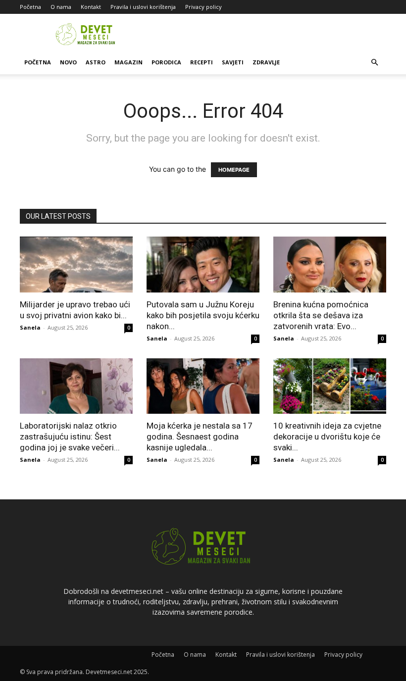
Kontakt (91, 6)
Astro (95, 62)
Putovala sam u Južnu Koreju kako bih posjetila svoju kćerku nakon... (203, 315)
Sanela (30, 327)
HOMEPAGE (234, 169)
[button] (374, 62)
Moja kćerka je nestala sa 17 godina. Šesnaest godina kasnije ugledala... (200, 436)
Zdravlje (266, 62)
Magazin (128, 62)
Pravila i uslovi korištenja (143, 6)
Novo (68, 62)
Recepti (201, 62)
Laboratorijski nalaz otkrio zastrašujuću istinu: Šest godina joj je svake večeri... (70, 436)
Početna (30, 6)
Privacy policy (203, 6)
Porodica (166, 62)
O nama (61, 6)
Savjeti (233, 62)
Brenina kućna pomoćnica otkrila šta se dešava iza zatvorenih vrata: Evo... (320, 315)
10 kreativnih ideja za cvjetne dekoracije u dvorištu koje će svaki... (327, 436)
